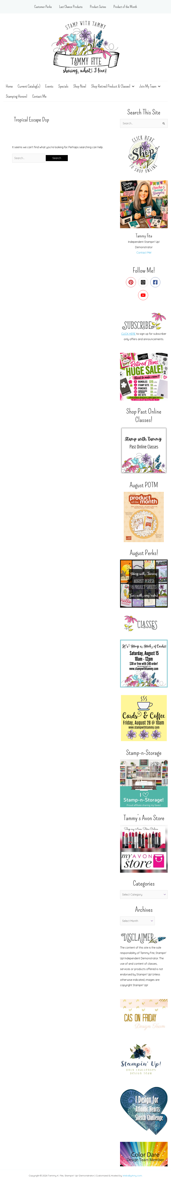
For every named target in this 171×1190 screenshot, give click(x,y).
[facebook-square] (156, 282)
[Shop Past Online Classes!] (144, 450)
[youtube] (144, 295)
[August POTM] (144, 517)
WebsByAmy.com (132, 1175)
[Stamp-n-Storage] (144, 783)
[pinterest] (131, 282)
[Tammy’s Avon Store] (144, 849)
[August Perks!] (144, 583)
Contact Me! (143, 252)
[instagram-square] (144, 282)
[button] (132, 86)
